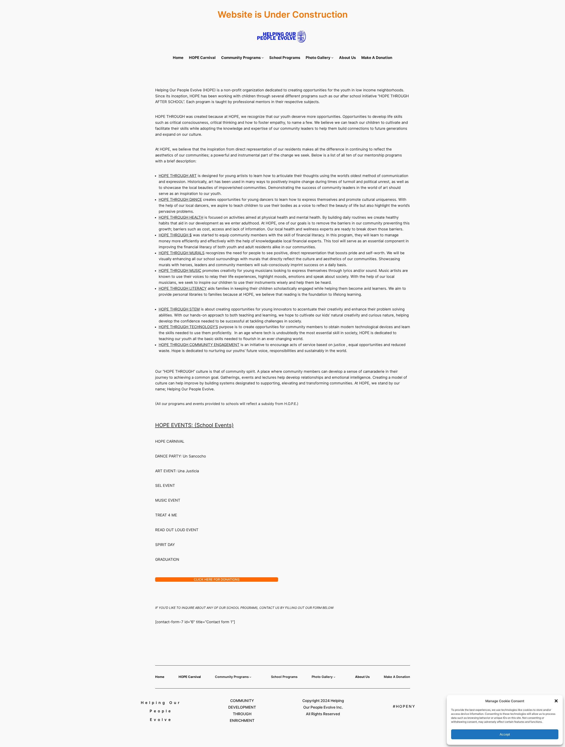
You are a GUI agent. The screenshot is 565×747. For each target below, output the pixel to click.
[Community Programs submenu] (263, 57)
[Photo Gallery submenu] (332, 57)
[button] (556, 701)
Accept (505, 734)
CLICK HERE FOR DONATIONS (216, 579)
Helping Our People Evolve (161, 711)
